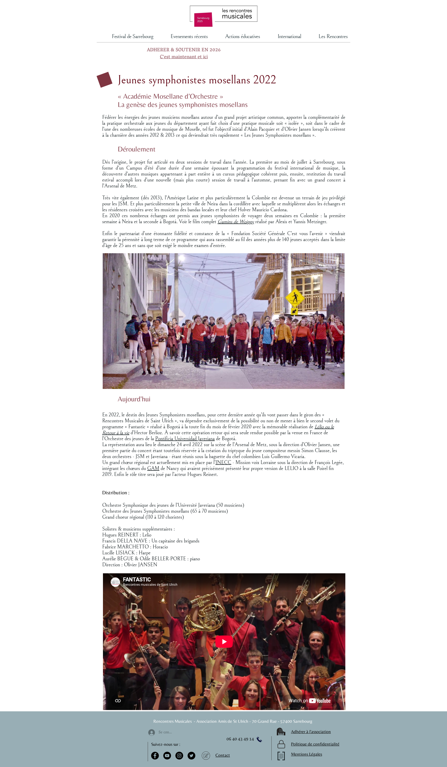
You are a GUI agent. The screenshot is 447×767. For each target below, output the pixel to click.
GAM (153, 469)
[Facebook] (155, 755)
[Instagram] (179, 755)
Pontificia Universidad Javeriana (185, 439)
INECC (223, 463)
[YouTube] (167, 755)
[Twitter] (191, 755)
